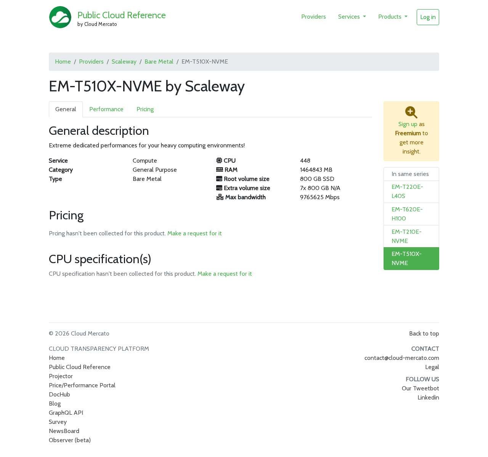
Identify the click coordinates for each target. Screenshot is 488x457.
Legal (432, 367)
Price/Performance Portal (82, 385)
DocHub (59, 394)
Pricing (145, 109)
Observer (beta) (70, 440)
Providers (313, 16)
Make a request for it (194, 233)
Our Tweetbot (420, 388)
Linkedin (428, 397)
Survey (58, 421)
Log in (428, 17)
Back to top (424, 333)
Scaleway (124, 61)
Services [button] (349, 16)
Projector (61, 376)
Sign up (407, 124)
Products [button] (390, 16)
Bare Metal (158, 61)
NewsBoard (64, 431)
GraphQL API (66, 412)
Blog (55, 403)
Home (63, 61)
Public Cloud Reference (121, 15)
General (65, 109)
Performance (106, 109)
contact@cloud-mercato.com (401, 357)
